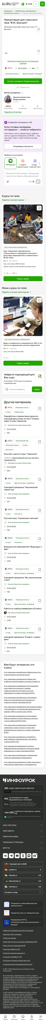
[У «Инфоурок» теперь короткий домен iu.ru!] (11, 3)
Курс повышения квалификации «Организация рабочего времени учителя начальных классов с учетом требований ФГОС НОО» (21, 718)
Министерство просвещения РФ (14, 945)
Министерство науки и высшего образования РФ (20, 942)
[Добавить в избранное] (38, 29)
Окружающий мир (22, 441)
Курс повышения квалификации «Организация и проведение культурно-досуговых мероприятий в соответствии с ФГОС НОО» (21, 254)
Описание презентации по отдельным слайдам (23, 62)
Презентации (19, 412)
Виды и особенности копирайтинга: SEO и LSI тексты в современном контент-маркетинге (22, 344)
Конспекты (9, 449)
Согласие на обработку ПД (12, 957)
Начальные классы (12, 74)
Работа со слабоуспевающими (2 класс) (22, 608)
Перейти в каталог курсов (13, 200)
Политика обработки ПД (11, 949)
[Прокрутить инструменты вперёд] (39, 163)
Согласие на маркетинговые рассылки (16, 960)
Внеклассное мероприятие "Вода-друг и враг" (23, 547)
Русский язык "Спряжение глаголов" (21, 518)
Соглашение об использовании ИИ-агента (17, 964)
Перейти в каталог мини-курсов (15, 292)
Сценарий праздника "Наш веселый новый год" (21, 488)
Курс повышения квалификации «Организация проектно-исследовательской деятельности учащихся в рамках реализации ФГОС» (20, 700)
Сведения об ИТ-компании (12, 934)
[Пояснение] (22, 93)
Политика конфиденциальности (14, 953)
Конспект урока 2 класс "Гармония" (20, 454)
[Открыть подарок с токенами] (22, 4)
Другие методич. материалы (33, 74)
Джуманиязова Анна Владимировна (21, 98)
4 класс (8, 483)
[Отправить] (38, 181)
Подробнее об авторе (13, 112)
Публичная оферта (9, 938)
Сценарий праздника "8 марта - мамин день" (22, 638)
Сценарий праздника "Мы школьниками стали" (23, 578)
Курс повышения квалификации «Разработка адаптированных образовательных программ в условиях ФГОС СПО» (20, 739)
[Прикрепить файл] (8, 181)
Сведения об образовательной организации (18, 930)
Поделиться (25, 87)
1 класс (8, 573)
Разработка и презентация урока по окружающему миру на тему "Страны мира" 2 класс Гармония (21, 418)
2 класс (8, 412)
